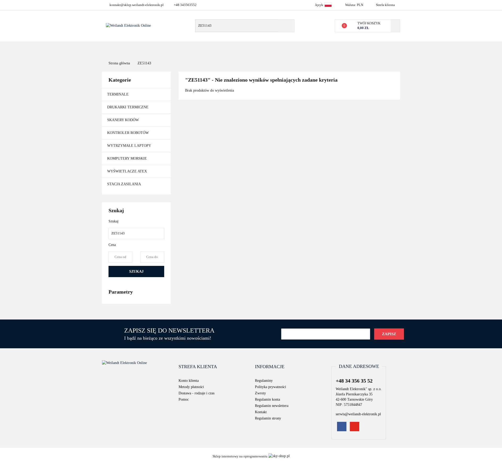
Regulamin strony (268, 418)
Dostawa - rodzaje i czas (196, 393)
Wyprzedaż (256, 49)
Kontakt (282, 49)
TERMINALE (118, 94)
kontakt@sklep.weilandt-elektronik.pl (137, 5)
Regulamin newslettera (271, 406)
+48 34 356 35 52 (354, 381)
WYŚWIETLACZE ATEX (127, 171)
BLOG (318, 49)
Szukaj (136, 271)
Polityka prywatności (270, 387)
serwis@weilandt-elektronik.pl (358, 414)
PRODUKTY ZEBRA (196, 49)
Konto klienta (189, 381)
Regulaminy (264, 381)
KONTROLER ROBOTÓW (128, 133)
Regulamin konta (267, 399)
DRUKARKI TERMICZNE (128, 107)
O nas (302, 49)
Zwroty (260, 393)
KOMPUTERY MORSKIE (127, 158)
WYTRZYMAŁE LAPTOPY (129, 146)
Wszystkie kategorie (142, 49)
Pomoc (184, 399)
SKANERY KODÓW (123, 120)
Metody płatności (191, 387)
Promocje (228, 49)
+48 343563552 (185, 5)
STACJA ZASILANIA (124, 184)
